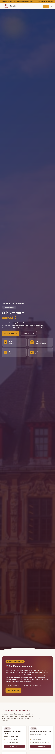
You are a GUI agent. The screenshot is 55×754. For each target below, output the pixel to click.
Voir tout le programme (43, 719)
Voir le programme (9, 333)
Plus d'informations (13, 690)
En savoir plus (13, 746)
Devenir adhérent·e (28, 333)
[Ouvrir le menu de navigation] (51, 6)
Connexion (46, 6)
